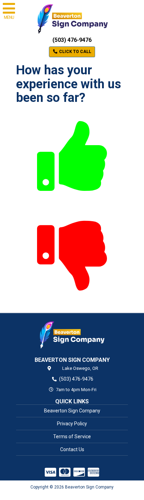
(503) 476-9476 (72, 40)
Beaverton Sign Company (72, 410)
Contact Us (72, 449)
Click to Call (74, 51)
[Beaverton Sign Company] (72, 334)
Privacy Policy (72, 423)
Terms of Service (72, 436)
